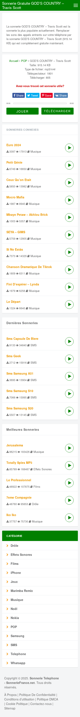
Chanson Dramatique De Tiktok (29, 267)
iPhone (15, 572)
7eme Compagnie (19, 497)
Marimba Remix (21, 590)
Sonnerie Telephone (44, 678)
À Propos (10, 694)
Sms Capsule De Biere (22, 338)
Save (47, 95)
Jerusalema (14, 445)
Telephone (18, 654)
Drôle (14, 545)
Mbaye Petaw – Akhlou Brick (27, 214)
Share (19, 95)
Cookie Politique (17, 704)
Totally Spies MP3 (19, 462)
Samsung (17, 636)
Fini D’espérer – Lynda (22, 284)
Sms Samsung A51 (19, 373)
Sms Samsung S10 (19, 391)
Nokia (14, 618)
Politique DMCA (47, 699)
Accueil (13, 61)
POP (24, 61)
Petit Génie (14, 162)
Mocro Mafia (15, 197)
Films (14, 563)
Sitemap (9, 708)
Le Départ (13, 301)
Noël (13, 609)
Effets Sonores (21, 554)
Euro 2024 (13, 145)
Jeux (14, 581)
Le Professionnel (18, 480)
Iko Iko (11, 515)
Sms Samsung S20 (19, 408)
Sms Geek (13, 356)
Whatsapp (17, 663)
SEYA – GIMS (15, 232)
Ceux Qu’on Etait (18, 180)
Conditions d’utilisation (19, 699)
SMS (13, 645)
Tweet (34, 95)
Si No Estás (14, 249)
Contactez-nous (41, 704)
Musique (16, 600)
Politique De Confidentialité (37, 694)
